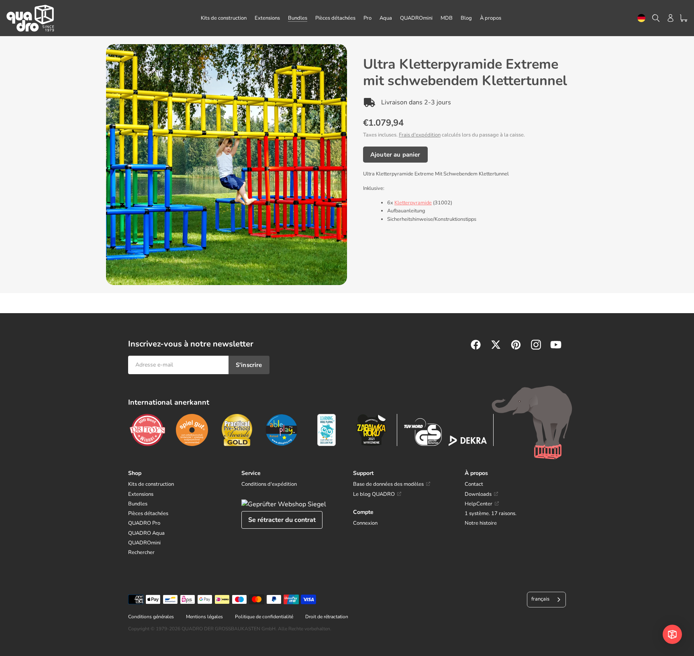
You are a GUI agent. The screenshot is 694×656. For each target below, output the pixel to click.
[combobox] (641, 18)
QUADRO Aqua (146, 533)
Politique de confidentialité (264, 616)
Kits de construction (151, 484)
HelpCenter (478, 503)
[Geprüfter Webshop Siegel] (283, 504)
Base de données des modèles (388, 484)
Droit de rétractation (326, 616)
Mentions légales (204, 616)
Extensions (140, 494)
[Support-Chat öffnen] (672, 634)
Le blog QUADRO (374, 494)
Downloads (478, 494)
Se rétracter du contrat (282, 519)
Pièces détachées (148, 513)
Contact (474, 484)
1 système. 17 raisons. (490, 513)
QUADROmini (144, 542)
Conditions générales (151, 616)
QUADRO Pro (144, 523)
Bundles (137, 503)
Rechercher (141, 552)
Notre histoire (481, 523)
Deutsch (641, 18)
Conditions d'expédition (269, 484)
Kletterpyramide (413, 202)
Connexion (365, 523)
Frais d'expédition (420, 135)
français (540, 599)
